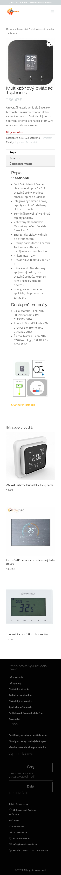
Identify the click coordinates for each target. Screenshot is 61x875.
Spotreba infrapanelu (20, 707)
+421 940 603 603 (19, 2)
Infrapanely (15, 683)
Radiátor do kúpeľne (20, 695)
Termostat (22, 29)
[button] (49, 44)
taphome (20, 142)
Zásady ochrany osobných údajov (27, 741)
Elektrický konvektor (20, 701)
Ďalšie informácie (21, 164)
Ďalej (30, 767)
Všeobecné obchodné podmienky (27, 747)
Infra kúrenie (16, 677)
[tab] (30, 152)
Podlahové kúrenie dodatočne (25, 713)
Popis (13, 152)
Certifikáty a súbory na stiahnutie (28, 735)
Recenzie (15, 158)
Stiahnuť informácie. (24, 405)
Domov (10, 29)
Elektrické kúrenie (19, 689)
